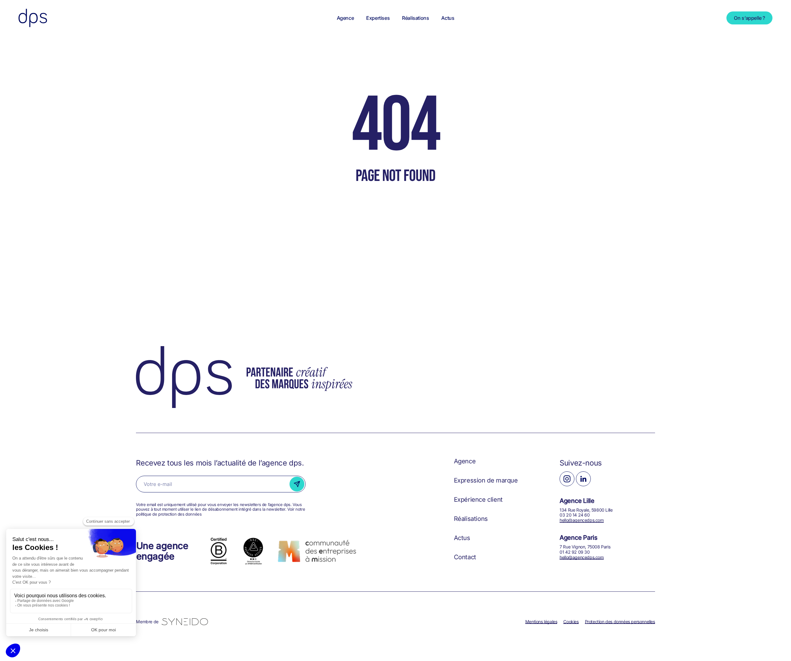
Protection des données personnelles (620, 621)
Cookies (570, 621)
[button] (465, 461)
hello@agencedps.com (581, 520)
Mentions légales (541, 621)
